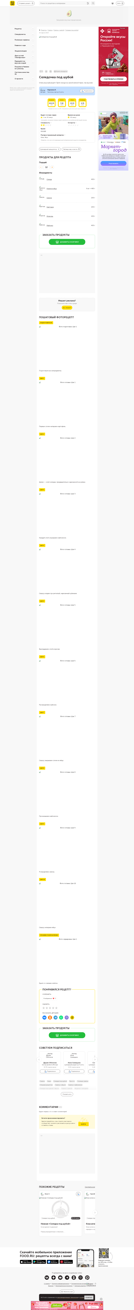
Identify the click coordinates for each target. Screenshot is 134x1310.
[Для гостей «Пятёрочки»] (33, 56)
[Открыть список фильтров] (88, 3)
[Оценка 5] (56, 1008)
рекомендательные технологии (67, 1297)
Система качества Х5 (22, 73)
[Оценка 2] (46, 1008)
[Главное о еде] (33, 45)
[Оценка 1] (43, 1008)
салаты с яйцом (60, 1085)
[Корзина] (113, 3)
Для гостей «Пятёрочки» (20, 56)
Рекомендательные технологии (64, 1285)
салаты (42, 1081)
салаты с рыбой (66, 1088)
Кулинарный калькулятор (48, 149)
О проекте (19, 79)
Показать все (67, 1094)
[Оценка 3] (50, 1008)
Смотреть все (90, 1187)
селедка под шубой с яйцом (49, 1088)
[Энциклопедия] (33, 51)
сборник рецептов (46, 1085)
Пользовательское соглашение (79, 1283)
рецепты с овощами (81, 1088)
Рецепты (18, 29)
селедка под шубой (60, 1081)
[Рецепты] (33, 29)
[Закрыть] (95, 1283)
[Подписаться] (78, 1194)
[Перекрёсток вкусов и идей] (33, 62)
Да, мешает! (67, 308)
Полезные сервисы (22, 40)
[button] (39, 1059)
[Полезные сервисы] (33, 40)
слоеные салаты (82, 1081)
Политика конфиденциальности (60, 1283)
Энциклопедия (21, 51)
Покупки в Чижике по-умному (22, 68)
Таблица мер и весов (70, 149)
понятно (89, 1297)
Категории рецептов (80, 1285)
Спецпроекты (20, 34)
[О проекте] (33, 79)
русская (43, 131)
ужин (49, 1081)
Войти (83, 1124)
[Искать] (93, 3)
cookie (82, 1297)
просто (71, 1081)
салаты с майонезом (75, 1085)
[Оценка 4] (53, 1008)
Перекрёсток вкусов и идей (20, 62)
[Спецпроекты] (33, 34)
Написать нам (68, 1292)
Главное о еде (20, 45)
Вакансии (50, 1285)
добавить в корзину (69, 242)
